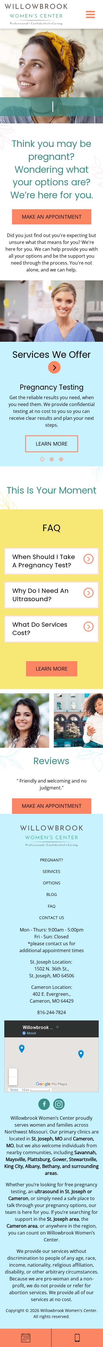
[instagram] (59, 1104)
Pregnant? (51, 860)
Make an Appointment (52, 216)
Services (51, 871)
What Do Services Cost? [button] (39, 628)
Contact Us (51, 917)
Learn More (57, 443)
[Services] (54, 367)
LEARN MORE (56, 668)
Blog (51, 894)
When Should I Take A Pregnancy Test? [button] (43, 561)
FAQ (52, 906)
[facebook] (44, 1104)
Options (51, 883)
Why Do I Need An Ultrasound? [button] (40, 594)
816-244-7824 (51, 1012)
